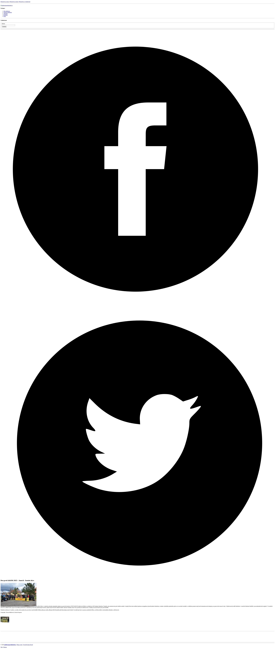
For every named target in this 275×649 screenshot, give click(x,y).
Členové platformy (7, 12)
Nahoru (5, 647)
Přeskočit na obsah (14, 1)
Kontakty (5, 15)
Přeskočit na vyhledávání (24, 1)
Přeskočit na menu (5, 1)
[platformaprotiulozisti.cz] (7, 5)
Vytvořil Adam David (28, 644)
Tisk (2, 647)
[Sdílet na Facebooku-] (137, 303)
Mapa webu (19, 644)
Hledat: (3, 23)
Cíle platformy (6, 11)
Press (4, 16)
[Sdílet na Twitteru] (137, 577)
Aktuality (5, 13)
